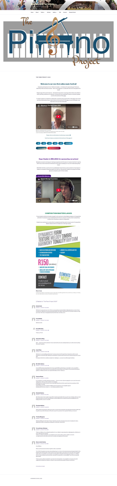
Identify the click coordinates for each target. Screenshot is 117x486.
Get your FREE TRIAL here (43, 176)
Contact (65, 12)
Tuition (42, 12)
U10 (44, 143)
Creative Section (41, 148)
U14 (55, 143)
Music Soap (39, 290)
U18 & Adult (68, 143)
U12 (49, 143)
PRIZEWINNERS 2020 (54, 148)
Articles (49, 12)
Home (32, 12)
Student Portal (72, 12)
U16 (61, 143)
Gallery (54, 12)
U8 (38, 143)
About (37, 12)
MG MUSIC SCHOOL (43, 4)
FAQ (60, 12)
